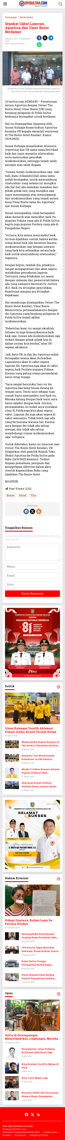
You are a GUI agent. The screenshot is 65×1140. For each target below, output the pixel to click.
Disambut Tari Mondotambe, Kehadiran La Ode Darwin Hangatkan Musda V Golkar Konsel (38, 757)
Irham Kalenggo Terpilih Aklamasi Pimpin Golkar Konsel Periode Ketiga (30, 730)
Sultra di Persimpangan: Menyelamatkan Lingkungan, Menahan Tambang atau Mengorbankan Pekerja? (32, 1037)
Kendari (21, 43)
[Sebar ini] (39, 37)
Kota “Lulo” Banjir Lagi (35, 1077)
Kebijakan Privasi (39, 1135)
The (33, 495)
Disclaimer (20, 1135)
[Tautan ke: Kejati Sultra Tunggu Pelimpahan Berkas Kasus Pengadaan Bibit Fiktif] (12, 963)
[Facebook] (26, 511)
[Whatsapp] (39, 44)
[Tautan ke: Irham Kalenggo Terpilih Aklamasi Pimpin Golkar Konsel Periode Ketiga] (32, 708)
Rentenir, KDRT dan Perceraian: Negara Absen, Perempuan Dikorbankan (40, 1094)
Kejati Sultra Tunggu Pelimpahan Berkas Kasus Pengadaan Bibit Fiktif (37, 963)
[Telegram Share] (50, 37)
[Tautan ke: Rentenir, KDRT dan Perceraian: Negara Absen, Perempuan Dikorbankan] (12, 1095)
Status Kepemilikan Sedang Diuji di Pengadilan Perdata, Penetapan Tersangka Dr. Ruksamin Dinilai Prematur (38, 976)
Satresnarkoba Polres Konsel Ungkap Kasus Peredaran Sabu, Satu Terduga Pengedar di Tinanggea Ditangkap (39, 935)
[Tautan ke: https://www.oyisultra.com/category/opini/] (58, 994)
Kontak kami (50, 1132)
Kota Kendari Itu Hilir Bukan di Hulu (40, 1066)
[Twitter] (32, 511)
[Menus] (5, 4)
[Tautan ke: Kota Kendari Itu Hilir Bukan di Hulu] (12, 1067)
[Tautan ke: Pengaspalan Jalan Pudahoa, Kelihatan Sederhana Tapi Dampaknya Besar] (12, 1053)
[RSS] (39, 511)
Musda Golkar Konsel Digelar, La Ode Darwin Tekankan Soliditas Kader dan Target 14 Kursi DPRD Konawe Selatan (40, 743)
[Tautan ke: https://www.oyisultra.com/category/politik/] (58, 687)
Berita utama (11, 43)
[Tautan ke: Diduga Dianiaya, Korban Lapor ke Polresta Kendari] (32, 900)
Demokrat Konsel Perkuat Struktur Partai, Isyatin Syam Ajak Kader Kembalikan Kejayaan (39, 784)
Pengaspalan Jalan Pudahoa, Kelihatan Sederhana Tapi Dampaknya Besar (38, 1050)
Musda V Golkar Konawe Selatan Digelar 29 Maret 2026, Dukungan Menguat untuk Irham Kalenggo (41, 771)
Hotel (22, 495)
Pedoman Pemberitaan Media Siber (21, 1132)
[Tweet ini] (45, 37)
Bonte (10, 495)
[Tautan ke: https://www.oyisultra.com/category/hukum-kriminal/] (58, 879)
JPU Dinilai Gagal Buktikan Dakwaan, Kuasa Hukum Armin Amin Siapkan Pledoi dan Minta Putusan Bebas (41, 949)
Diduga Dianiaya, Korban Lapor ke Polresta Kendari (28, 922)
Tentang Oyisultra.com (14, 1129)
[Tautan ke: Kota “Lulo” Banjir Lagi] (12, 1082)
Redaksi (6, 1135)
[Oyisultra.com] (33, 3)
